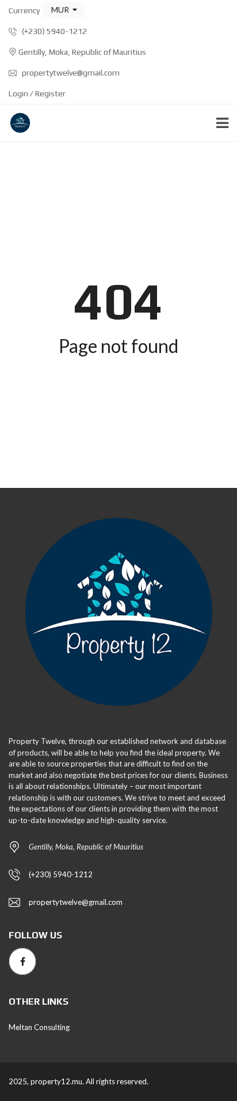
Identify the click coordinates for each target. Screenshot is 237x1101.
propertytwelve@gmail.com (70, 72)
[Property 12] (16, 123)
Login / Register (37, 93)
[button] (63, 10)
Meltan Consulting (39, 1027)
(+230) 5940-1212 (53, 31)
